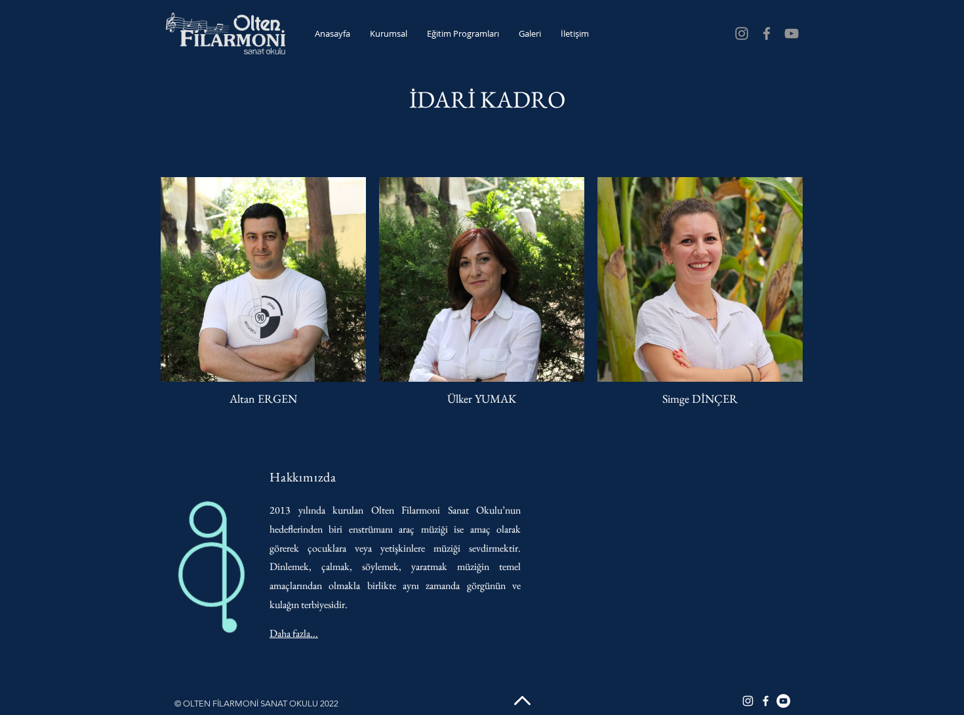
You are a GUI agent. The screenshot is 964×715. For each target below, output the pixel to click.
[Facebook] (766, 33)
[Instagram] (741, 33)
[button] (388, 33)
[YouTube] (791, 33)
